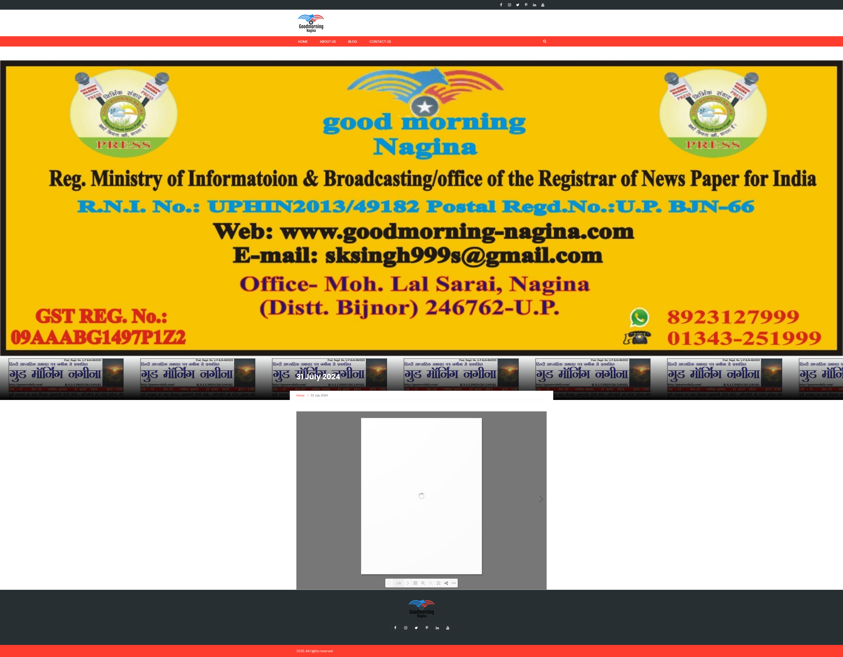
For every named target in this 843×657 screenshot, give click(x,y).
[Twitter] (518, 5)
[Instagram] (509, 5)
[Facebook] (501, 5)
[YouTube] (543, 5)
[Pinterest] (526, 5)
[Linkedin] (534, 5)
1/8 (398, 583)
